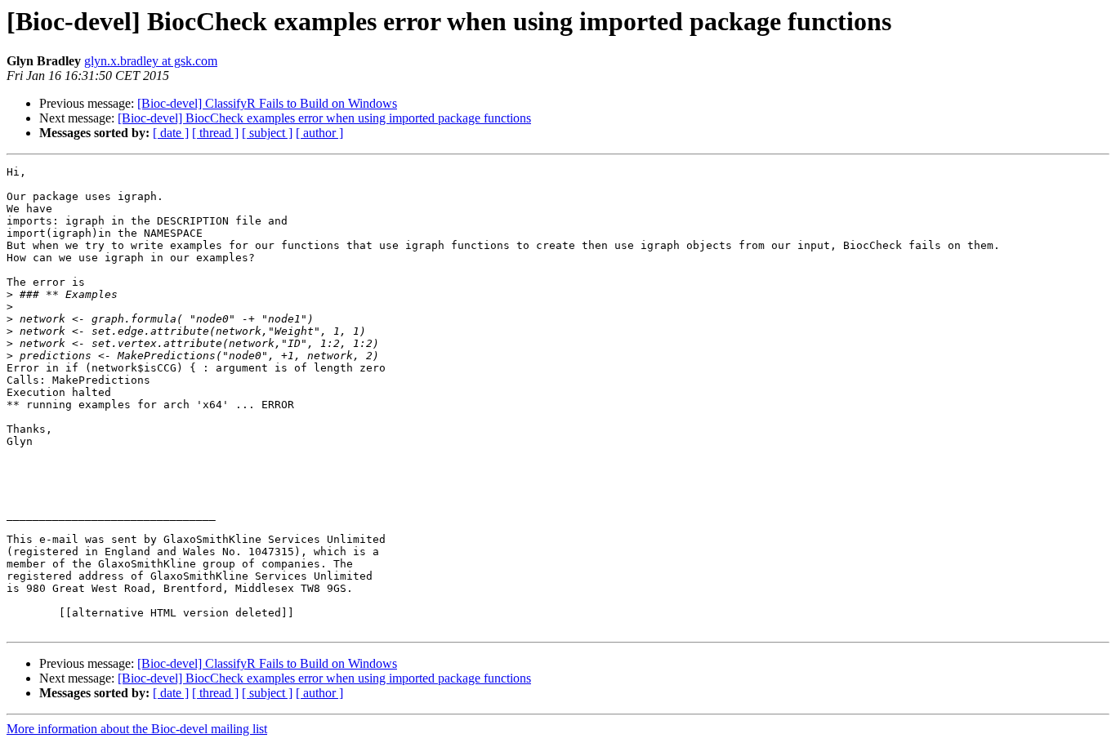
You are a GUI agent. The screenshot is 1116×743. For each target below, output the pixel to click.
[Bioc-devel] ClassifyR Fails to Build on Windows (267, 103)
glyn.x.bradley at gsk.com (150, 61)
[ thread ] (215, 133)
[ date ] (171, 133)
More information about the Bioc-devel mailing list (137, 729)
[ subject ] (267, 133)
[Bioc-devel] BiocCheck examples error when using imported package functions (324, 118)
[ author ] (319, 133)
